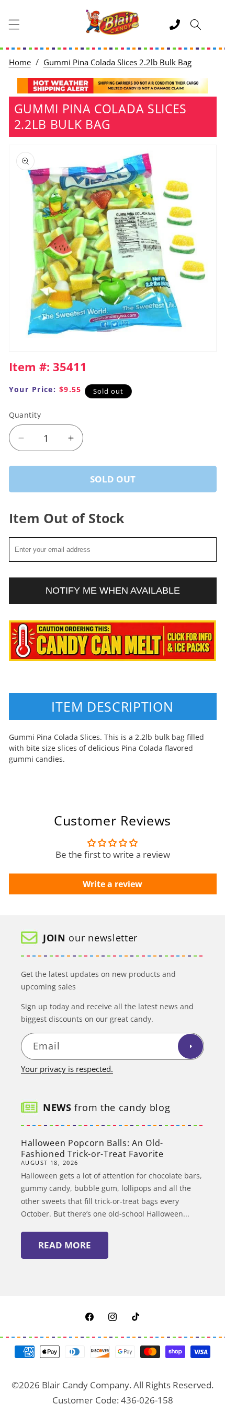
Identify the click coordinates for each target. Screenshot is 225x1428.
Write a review (112, 884)
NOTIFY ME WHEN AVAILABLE (113, 590)
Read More (64, 1245)
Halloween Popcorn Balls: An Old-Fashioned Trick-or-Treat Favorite (92, 1148)
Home (20, 62)
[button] (14, 24)
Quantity (25, 415)
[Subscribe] (190, 1046)
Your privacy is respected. (67, 1069)
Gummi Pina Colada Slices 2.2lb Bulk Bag (117, 62)
